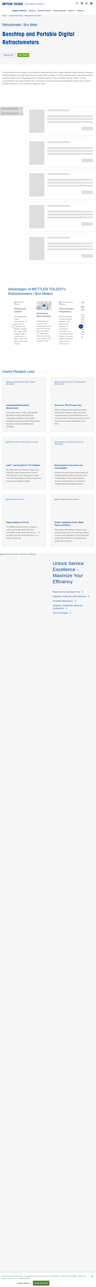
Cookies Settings (23, 1283)
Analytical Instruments (15, 15)
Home (4, 15)
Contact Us (80, 11)
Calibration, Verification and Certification (69, 596)
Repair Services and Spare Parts (66, 592)
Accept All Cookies (41, 1283)
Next (81, 327)
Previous (14, 327)
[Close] (92, 1276)
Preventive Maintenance (63, 601)
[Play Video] (44, 305)
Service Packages (60, 613)
